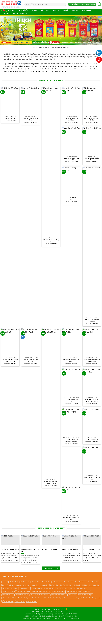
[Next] (97, 30)
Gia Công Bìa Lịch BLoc (80, 585)
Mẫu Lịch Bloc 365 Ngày (85, 594)
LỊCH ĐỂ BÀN (23, 10)
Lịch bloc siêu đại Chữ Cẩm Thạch (31, 360)
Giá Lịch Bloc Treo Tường (9, 588)
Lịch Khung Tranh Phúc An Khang (71, 119)
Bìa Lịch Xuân (35, 585)
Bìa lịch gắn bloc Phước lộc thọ (91, 119)
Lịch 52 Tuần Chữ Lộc (92, 439)
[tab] (51, 48)
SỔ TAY (15, 13)
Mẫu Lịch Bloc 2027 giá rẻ (22, 598)
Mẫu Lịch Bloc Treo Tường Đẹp (89, 598)
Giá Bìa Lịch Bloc (94, 585)
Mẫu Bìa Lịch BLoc (7, 594)
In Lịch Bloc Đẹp (49, 588)
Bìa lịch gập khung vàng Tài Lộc (51, 241)
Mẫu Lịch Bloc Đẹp (7, 601)
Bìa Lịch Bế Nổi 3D (80, 582)
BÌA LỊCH (34, 10)
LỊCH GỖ (65, 10)
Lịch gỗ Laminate (41, 71)
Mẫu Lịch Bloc (72, 594)
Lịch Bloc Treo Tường (23, 591)
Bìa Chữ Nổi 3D (14, 582)
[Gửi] (64, 4)
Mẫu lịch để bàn (24, 66)
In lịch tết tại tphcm (70, 549)
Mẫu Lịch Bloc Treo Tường (71, 598)
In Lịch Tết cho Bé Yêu (91, 549)
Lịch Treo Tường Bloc (58, 591)
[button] (99, 4)
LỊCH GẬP (75, 10)
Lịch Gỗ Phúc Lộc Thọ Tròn (31, 119)
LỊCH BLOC (11, 10)
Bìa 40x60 (5, 582)
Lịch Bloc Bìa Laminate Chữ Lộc (92, 320)
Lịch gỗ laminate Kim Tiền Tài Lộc (71, 360)
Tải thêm (51, 568)
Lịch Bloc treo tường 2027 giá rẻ (41, 591)
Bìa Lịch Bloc (46, 582)
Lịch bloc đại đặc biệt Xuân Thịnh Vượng (71, 440)
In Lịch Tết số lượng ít (10, 549)
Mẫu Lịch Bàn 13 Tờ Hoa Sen (92, 478)
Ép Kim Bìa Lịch (19, 601)
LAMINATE (6, 13)
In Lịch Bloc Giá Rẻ (36, 588)
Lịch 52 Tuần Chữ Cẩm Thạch (91, 159)
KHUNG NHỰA (86, 10)
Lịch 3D (72, 588)
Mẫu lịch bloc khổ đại (55, 66)
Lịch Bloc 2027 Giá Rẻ (8, 591)
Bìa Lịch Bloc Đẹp (57, 582)
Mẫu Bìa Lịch (86, 591)
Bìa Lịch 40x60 (36, 582)
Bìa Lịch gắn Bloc (93, 582)
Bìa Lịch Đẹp (44, 585)
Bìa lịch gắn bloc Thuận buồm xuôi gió (10, 360)
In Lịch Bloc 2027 (24, 588)
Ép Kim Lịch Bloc (31, 601)
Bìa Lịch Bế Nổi (68, 582)
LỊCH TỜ (56, 10)
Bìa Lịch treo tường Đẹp (22, 585)
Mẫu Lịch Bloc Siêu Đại (54, 598)
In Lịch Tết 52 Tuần (49, 549)
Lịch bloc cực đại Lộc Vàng (71, 400)
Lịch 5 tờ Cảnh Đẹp (10, 118)
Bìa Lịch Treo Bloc (7, 585)
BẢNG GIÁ (23, 13)
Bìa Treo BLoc (54, 585)
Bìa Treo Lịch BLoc (66, 585)
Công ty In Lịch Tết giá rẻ (30, 550)
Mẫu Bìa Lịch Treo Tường (58, 594)
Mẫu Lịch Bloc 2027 (8, 598)
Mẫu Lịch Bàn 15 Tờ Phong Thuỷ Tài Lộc (91, 400)
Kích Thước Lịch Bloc (62, 588)
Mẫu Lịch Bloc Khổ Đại (39, 598)
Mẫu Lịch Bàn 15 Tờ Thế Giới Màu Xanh (92, 360)
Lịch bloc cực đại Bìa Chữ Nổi (71, 518)
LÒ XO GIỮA (45, 10)
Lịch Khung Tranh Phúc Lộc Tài (71, 159)
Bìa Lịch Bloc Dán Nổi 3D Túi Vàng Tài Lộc (51, 482)
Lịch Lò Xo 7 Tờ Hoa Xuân (71, 199)
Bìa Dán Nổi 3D (25, 582)
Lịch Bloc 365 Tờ (82, 588)
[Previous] (4, 30)
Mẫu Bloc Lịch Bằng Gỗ (74, 591)
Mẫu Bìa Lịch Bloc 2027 (22, 594)
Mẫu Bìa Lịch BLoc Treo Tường (40, 594)
